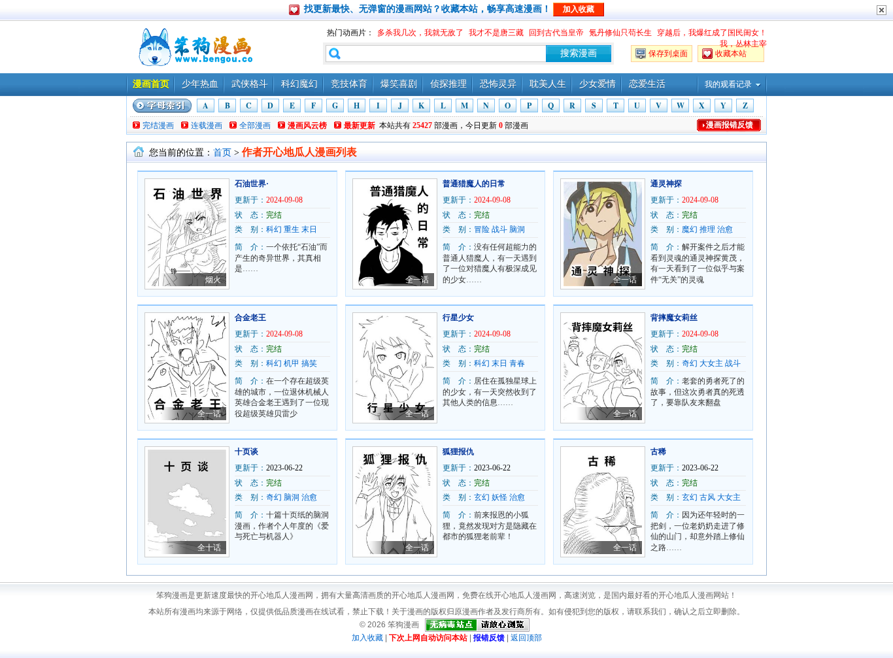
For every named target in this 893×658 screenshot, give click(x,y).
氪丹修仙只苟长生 (620, 32)
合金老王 (250, 317)
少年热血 (200, 84)
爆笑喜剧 (398, 84)
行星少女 (458, 317)
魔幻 (690, 229)
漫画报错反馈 (729, 124)
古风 (707, 497)
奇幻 (690, 363)
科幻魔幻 (299, 84)
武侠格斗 (249, 84)
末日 (309, 229)
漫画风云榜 (307, 125)
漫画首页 (151, 84)
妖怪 (499, 497)
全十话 (209, 547)
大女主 (711, 363)
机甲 (291, 363)
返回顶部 (526, 637)
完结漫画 (158, 125)
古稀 (658, 451)
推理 (707, 229)
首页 (222, 152)
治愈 (725, 229)
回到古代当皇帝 (556, 32)
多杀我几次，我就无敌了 (420, 32)
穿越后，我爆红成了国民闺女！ (712, 32)
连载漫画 (206, 125)
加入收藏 (367, 637)
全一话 (417, 279)
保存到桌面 (668, 53)
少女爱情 (597, 84)
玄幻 (482, 497)
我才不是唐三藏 (496, 32)
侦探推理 (448, 84)
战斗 (499, 229)
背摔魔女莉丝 (674, 317)
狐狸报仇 (458, 451)
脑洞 (517, 229)
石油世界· (252, 183)
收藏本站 (731, 53)
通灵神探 (666, 183)
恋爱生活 (647, 84)
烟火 (213, 279)
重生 (291, 229)
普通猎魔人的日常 (474, 183)
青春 (517, 363)
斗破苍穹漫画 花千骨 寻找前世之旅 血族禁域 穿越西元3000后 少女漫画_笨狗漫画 (194, 47)
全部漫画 (255, 125)
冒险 (482, 229)
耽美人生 (548, 84)
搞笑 (309, 363)
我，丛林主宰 (743, 43)
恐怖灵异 (498, 84)
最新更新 (359, 125)
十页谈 (246, 451)
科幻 (274, 229)
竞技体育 (349, 84)
